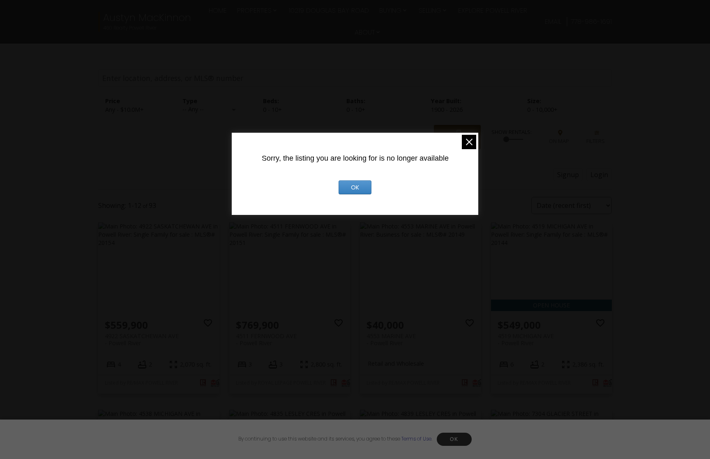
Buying (390, 10)
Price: (124, 109)
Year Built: (447, 109)
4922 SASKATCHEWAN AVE (142, 339)
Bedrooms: (272, 109)
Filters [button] (595, 141)
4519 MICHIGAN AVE (526, 339)
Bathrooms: (355, 109)
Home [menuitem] (218, 10)
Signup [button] (568, 174)
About (365, 32)
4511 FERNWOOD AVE (266, 339)
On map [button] (559, 141)
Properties (254, 10)
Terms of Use (416, 438)
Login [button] (599, 174)
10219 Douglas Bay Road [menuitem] (329, 10)
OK (454, 439)
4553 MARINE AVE (391, 339)
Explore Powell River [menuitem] (492, 10)
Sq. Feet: (542, 109)
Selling (430, 10)
